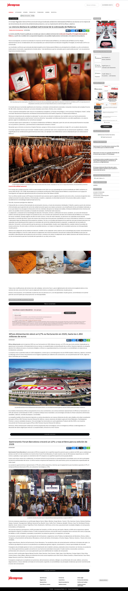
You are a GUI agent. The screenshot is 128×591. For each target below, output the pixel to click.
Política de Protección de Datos (35, 320)
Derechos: (24, 323)
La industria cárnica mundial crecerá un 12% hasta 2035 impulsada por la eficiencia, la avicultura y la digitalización (105, 161)
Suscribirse (106, 126)
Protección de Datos (82, 580)
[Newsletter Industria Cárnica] (106, 103)
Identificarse (43, 577)
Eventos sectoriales (98, 197)
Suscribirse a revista (45, 584)
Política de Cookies (82, 582)
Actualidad (18, 12)
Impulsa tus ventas (98, 194)
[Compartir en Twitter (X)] (80, 30)
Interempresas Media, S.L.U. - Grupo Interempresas (66, 589)
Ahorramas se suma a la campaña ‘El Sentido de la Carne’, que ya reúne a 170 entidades (106, 153)
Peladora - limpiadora (109, 75)
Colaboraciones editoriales (81, 585)
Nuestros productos (64, 582)
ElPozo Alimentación (15, 344)
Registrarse (43, 580)
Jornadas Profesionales (98, 192)
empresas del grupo (79, 322)
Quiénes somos (62, 584)
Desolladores (106, 59)
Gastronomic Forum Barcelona (17, 452)
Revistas (53, 12)
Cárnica (11, 12)
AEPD (44, 325)
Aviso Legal (25, 320)
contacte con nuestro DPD (73, 323)
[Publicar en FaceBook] (76, 30)
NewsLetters (43, 582)
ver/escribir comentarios (49, 434)
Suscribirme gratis (70, 313)
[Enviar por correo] (73, 30)
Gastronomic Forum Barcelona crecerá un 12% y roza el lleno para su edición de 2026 (106, 147)
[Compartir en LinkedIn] (84, 30)
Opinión (25, 12)
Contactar (61, 577)
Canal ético (62, 580)
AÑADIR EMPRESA (103, 580)
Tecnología (40, 12)
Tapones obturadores (109, 67)
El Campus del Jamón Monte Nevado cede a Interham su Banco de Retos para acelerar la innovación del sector (105, 169)
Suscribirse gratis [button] (107, 5)
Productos (32, 12)
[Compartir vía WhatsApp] (87, 30)
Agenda (47, 12)
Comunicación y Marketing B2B (101, 195)
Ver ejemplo (37, 310)
